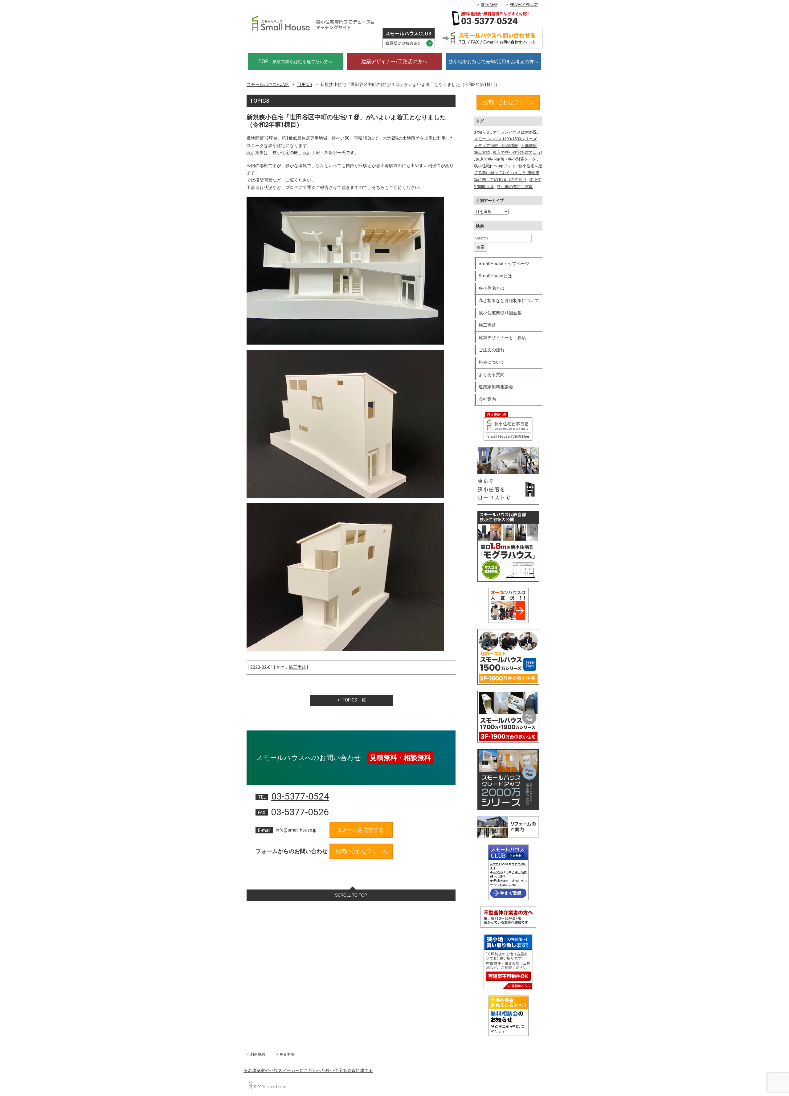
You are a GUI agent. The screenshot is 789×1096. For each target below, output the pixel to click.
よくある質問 (492, 374)
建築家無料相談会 (496, 386)
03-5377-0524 (300, 796)
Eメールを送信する (361, 830)
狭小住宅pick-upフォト (495, 166)
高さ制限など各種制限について (509, 300)
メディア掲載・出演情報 (496, 145)
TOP (295, 61)
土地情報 (529, 145)
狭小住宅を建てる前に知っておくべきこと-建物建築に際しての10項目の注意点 (508, 173)
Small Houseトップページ (504, 263)
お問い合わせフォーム (361, 851)
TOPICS (304, 84)
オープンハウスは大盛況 (515, 132)
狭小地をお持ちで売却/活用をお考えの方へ (493, 61)
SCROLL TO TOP (351, 895)
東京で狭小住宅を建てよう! (517, 152)
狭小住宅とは (492, 288)
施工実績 (297, 667)
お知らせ (482, 132)
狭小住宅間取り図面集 (500, 312)
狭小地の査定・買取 (515, 186)
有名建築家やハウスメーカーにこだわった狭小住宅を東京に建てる (308, 1070)
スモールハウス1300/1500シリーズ (505, 139)
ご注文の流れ (492, 349)
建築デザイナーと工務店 (502, 337)
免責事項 (287, 1054)
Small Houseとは (495, 275)
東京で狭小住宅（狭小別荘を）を (506, 159)
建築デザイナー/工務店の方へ (394, 61)
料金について (492, 362)
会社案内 (487, 399)
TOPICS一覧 (354, 699)
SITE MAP (489, 4)
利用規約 (257, 1054)
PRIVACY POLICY (524, 4)
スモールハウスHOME (268, 84)
